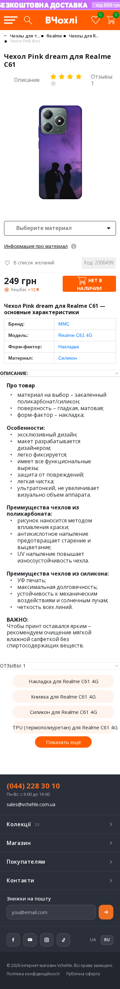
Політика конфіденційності (33, 974)
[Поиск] (28, 20)
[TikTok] (63, 940)
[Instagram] (46, 940)
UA (93, 940)
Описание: (14, 373)
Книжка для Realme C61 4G (63, 696)
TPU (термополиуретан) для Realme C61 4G (63, 727)
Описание (27, 80)
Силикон (67, 358)
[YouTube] (30, 940)
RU (96, 9)
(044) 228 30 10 (33, 785)
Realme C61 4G (75, 335)
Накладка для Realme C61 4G (63, 681)
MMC (64, 324)
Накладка (68, 346)
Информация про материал (36, 246)
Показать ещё (63, 742)
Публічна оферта (83, 974)
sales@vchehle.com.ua (31, 805)
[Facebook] (13, 940)
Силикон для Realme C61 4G (63, 712)
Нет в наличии (89, 284)
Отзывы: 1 (102, 80)
